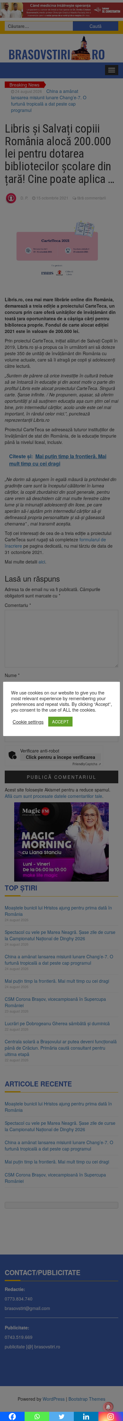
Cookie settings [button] (28, 722)
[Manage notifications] (108, 1407)
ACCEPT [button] (60, 722)
